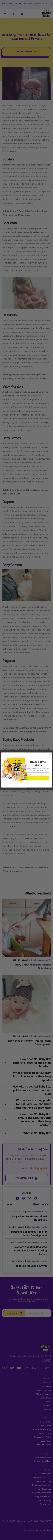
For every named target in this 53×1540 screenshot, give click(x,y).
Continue (38, 778)
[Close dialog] (50, 754)
